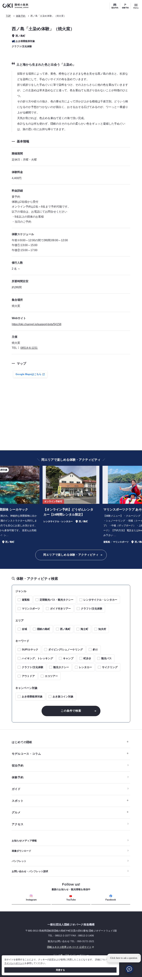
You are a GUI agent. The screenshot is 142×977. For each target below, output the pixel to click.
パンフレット (19, 861)
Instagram (31, 899)
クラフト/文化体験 (91, 608)
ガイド (16, 789)
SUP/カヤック (30, 649)
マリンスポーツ (31, 608)
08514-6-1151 (29, 347)
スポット (17, 800)
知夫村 (102, 629)
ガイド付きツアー (60, 608)
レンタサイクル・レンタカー (100, 599)
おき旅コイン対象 (63, 696)
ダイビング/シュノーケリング (65, 649)
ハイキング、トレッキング (37, 658)
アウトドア (28, 676)
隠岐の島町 (43, 629)
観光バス (106, 658)
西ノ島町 (65, 629)
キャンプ (68, 658)
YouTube (71, 899)
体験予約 (125, 8)
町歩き (87, 658)
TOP (8, 16)
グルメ (16, 812)
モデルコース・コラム (26, 753)
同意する (60, 970)
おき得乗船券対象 (32, 696)
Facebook (110, 899)
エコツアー (51, 676)
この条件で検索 (71, 710)
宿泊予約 (114, 8)
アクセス (17, 824)
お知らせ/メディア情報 (24, 840)
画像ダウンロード (21, 850)
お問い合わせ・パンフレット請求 (30, 871)
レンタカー (85, 667)
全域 (24, 629)
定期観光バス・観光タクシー (56, 599)
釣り (95, 649)
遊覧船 (26, 599)
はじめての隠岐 (22, 742)
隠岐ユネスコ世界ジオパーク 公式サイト (51, 947)
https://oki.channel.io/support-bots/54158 (36, 324)
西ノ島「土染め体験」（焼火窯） (48, 16)
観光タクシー (61, 667)
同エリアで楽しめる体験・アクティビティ (71, 554)
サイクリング (110, 667)
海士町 (84, 629)
